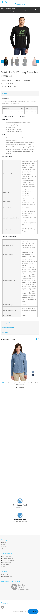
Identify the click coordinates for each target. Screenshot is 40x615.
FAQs (3, 566)
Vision (3, 544)
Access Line (5, 574)
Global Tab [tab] (5, 332)
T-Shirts (15, 86)
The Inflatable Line (7, 576)
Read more (22, 489)
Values (4, 546)
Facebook (2, 607)
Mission (4, 542)
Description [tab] (5, 93)
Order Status (5, 564)
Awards (4, 549)
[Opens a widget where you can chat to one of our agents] (33, 611)
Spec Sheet (27, 80)
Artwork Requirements (8, 560)
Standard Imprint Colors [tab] (8, 327)
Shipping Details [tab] (6, 323)
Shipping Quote (6, 80)
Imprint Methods (6, 562)
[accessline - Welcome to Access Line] (20, 4)
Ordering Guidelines (7, 558)
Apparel (10, 86)
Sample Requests (6, 556)
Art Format (18, 80)
